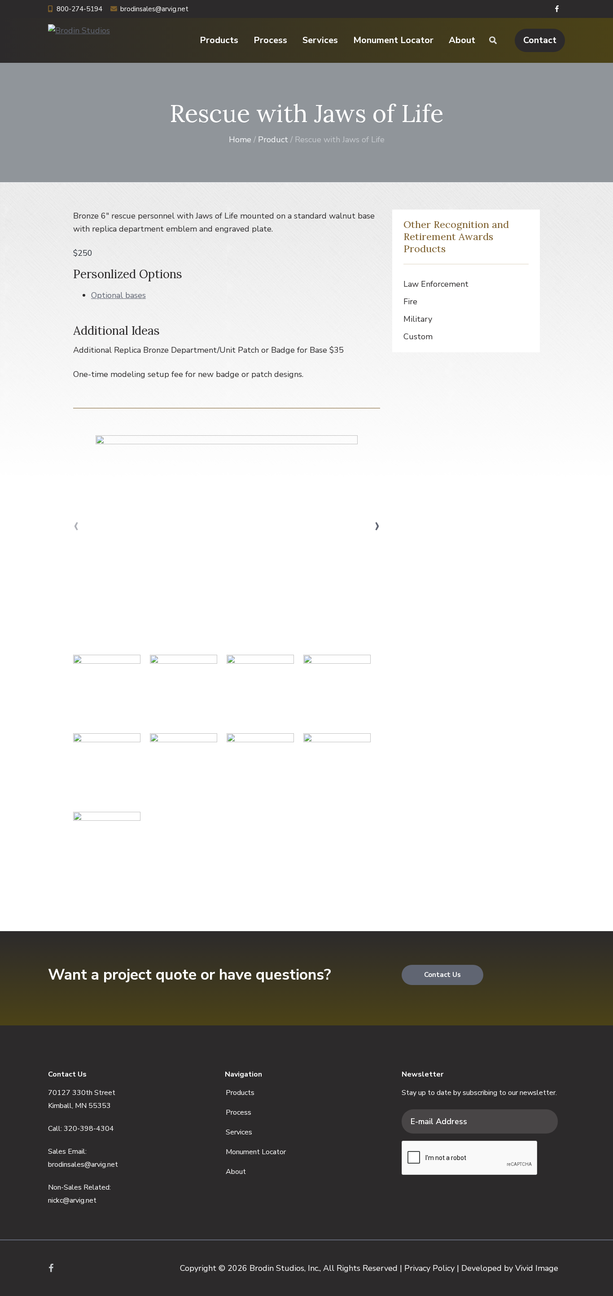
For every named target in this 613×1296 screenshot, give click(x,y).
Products (240, 1093)
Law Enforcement (436, 284)
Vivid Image (536, 1268)
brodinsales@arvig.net (154, 8)
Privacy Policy (429, 1268)
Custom (418, 336)
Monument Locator (256, 1152)
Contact (539, 40)
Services (239, 1132)
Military (417, 319)
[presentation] (76, 525)
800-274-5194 (79, 8)
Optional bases (118, 295)
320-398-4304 (89, 1129)
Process (238, 1112)
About (236, 1172)
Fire (410, 301)
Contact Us (442, 974)
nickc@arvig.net (72, 1200)
